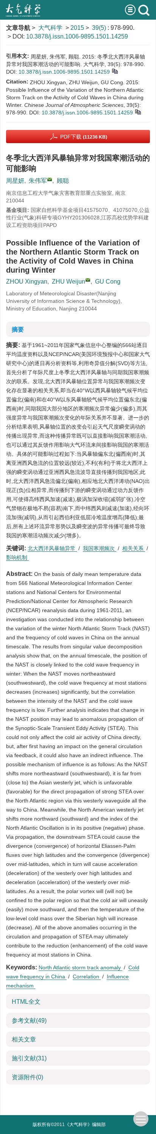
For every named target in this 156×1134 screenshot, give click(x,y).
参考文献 (29, 1020)
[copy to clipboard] (137, 111)
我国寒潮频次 (99, 548)
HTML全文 (26, 1001)
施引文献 (29, 1058)
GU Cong (107, 281)
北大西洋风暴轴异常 (52, 548)
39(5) (100, 28)
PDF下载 (83, 137)
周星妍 (15, 180)
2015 (77, 28)
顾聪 (63, 180)
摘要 (18, 329)
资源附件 (27, 1077)
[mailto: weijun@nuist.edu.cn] (87, 280)
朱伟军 (38, 180)
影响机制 (17, 557)
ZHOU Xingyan (26, 281)
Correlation (87, 977)
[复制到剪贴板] (114, 71)
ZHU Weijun (68, 281)
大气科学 (50, 28)
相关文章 (24, 1039)
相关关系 (133, 548)
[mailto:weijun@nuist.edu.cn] (49, 179)
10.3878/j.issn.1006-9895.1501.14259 (77, 36)
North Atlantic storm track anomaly (80, 967)
